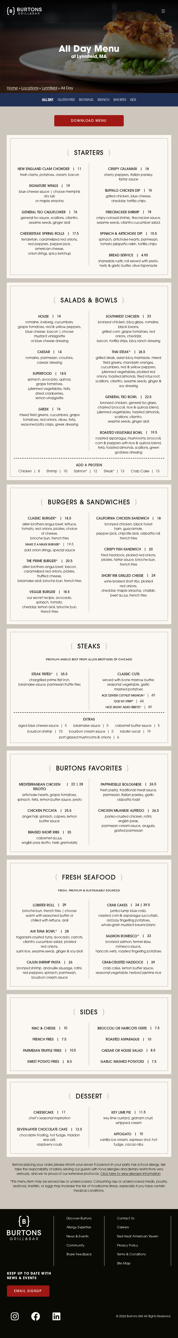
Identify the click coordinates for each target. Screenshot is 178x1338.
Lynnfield (49, 88)
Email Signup (28, 1291)
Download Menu (89, 121)
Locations (29, 88)
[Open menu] (163, 11)
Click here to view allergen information (130, 1174)
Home (12, 88)
